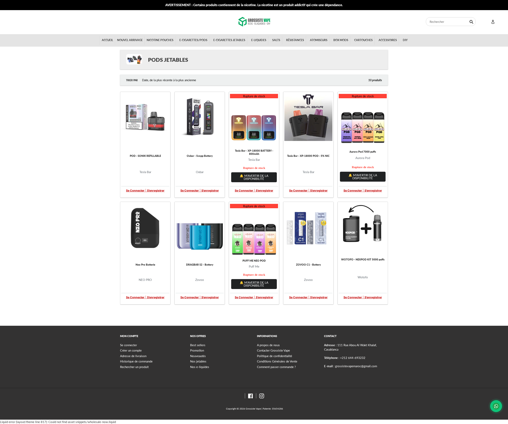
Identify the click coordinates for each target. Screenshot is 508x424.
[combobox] (451, 21)
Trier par (132, 80)
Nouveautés (198, 356)
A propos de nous (268, 345)
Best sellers (197, 345)
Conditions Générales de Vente (277, 361)
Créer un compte (131, 350)
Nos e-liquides (199, 367)
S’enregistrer (156, 190)
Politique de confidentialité (274, 356)
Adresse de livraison (133, 356)
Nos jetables (198, 361)
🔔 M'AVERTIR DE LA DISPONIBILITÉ (254, 177)
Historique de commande (136, 361)
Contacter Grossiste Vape (273, 350)
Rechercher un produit (134, 367)
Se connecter (135, 190)
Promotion (197, 350)
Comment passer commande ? (276, 367)
